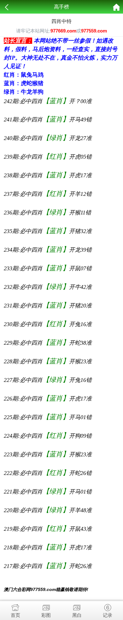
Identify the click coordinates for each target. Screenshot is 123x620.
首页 (15, 615)
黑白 (77, 615)
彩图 (46, 615)
